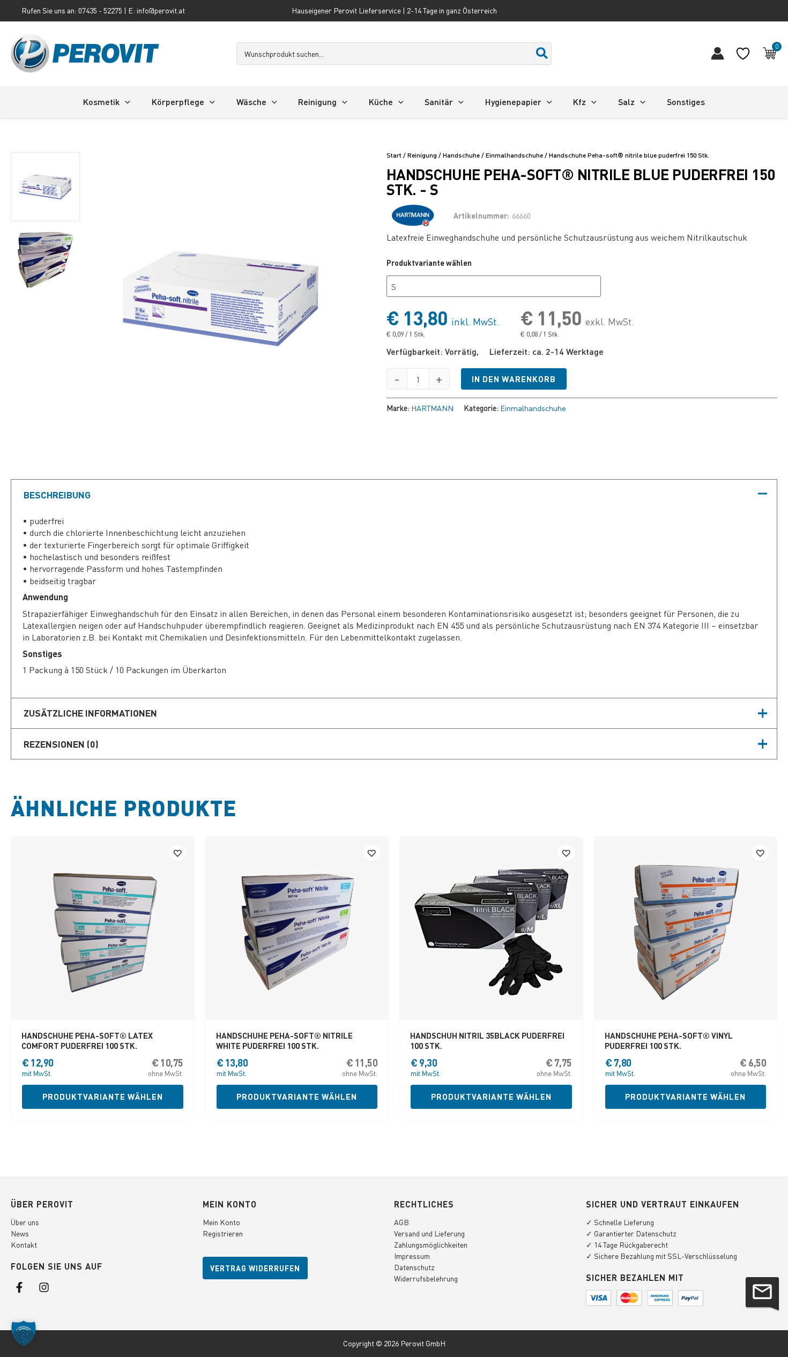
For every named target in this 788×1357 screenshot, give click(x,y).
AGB (401, 1222)
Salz (626, 101)
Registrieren (223, 1233)
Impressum (412, 1256)
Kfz (579, 101)
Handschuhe (461, 155)
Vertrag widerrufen (255, 1268)
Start (394, 155)
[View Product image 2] (45, 261)
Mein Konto (221, 1222)
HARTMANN (432, 408)
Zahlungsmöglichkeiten (430, 1244)
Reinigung (317, 101)
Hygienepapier (513, 101)
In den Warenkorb (514, 379)
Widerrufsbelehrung (426, 1278)
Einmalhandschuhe (514, 155)
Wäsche (251, 101)
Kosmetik (101, 101)
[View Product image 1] (45, 187)
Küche (381, 101)
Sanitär (439, 101)
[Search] (542, 53)
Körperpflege (178, 101)
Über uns (25, 1222)
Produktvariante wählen (429, 262)
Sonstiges (686, 101)
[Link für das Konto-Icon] (717, 53)
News (20, 1233)
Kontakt (24, 1244)
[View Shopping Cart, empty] (769, 54)
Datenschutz (414, 1267)
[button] (125, 102)
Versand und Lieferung (429, 1233)
